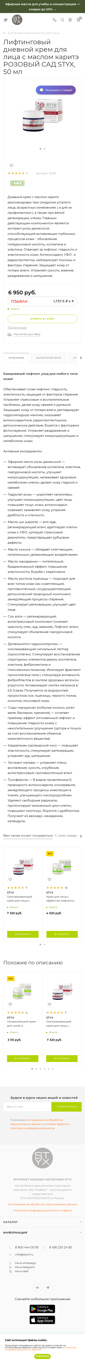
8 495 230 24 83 (60, 1247)
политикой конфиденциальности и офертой (40, 1348)
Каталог (10, 1222)
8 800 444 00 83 (27, 1247)
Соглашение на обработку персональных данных (42, 1204)
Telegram (47, 1287)
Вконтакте (37, 1287)
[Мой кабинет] (70, 20)
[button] (40, 148)
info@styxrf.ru (24, 1254)
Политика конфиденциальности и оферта (42, 1210)
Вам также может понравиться (28, 835)
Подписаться (67, 1106)
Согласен (42, 1356)
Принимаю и (40, 1124)
